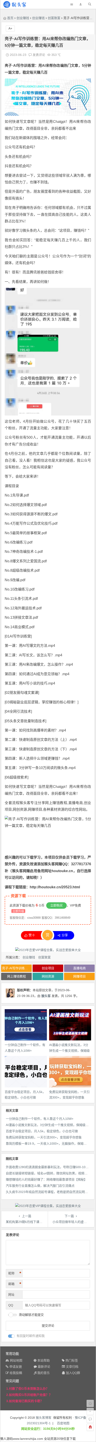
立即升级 (18, 911)
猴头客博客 (43, 1417)
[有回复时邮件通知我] (11, 1336)
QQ (10, 1305)
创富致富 (54, 18)
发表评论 (38, 55)
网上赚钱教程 (56, 803)
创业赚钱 (23, 18)
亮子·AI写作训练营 (20, 65)
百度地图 (63, 1423)
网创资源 (48, 976)
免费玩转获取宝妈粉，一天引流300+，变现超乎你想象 (44, 1137)
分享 (65, 935)
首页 (10, 18)
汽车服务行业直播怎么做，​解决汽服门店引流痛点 (40, 1185)
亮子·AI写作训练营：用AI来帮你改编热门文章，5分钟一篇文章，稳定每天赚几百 (17, 968)
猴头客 (46, 996)
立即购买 (56, 905)
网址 (11, 1294)
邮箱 (14, 1283)
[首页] (90, 1403)
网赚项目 (35, 809)
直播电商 (79, 968)
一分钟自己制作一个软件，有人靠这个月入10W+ (39, 1118)
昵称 (14, 1273)
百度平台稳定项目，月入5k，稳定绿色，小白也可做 (42, 1131)
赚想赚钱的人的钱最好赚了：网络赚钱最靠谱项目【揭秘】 (46, 1179)
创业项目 (48, 968)
